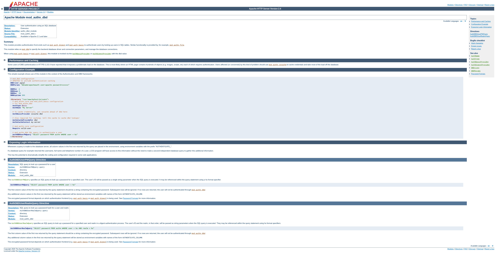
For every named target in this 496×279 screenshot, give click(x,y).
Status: (7, 28)
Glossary (472, 5)
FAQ (465, 5)
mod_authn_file (177, 45)
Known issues (476, 46)
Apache (7, 12)
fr (465, 21)
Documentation (29, 12)
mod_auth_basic (76, 45)
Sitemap (480, 5)
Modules (450, 5)
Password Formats (130, 198)
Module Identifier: (12, 31)
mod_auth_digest (57, 45)
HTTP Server (16, 12)
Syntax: (11, 167)
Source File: (9, 34)
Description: (9, 26)
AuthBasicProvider (81, 54)
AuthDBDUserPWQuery (479, 34)
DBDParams (476, 71)
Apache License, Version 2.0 (29, 251)
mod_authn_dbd (198, 190)
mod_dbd (25, 49)
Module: (12, 175)
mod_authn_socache (277, 65)
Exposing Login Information (481, 27)
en (461, 21)
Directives (459, 5)
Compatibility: (10, 36)
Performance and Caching (481, 21)
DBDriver (475, 68)
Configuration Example (479, 24)
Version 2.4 (41, 12)
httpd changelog (477, 43)
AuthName (475, 56)
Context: (12, 170)
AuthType (475, 59)
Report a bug (489, 5)
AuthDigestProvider (102, 54)
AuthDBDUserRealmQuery (480, 36)
